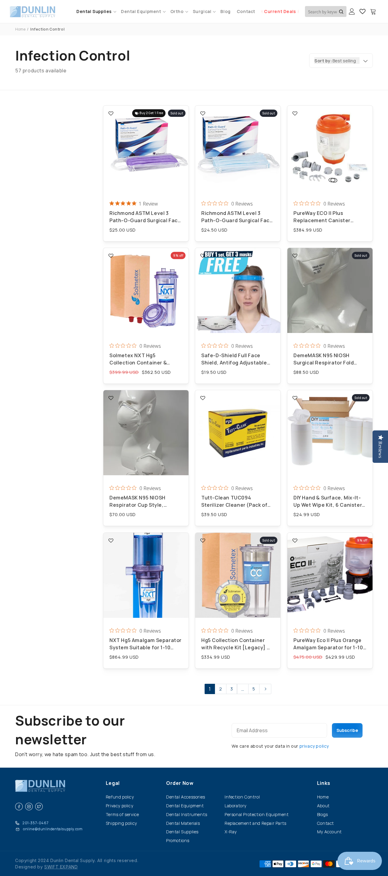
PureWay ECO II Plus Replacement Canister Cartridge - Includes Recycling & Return (321, 217)
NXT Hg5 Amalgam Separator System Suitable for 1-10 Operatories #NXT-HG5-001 (145, 644)
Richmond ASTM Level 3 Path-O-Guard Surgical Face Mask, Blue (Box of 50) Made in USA (237, 217)
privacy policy (314, 746)
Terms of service (122, 814)
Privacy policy (119, 805)
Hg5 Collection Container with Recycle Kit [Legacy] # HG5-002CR (236, 644)
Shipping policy (121, 823)
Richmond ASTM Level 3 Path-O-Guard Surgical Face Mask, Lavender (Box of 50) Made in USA (145, 217)
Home (20, 29)
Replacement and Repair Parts (255, 823)
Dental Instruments (186, 814)
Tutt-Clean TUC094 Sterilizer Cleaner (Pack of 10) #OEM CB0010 (234, 502)
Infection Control (242, 797)
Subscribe (347, 730)
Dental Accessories (185, 797)
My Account (329, 832)
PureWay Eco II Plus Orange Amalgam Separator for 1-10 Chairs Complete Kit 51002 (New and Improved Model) (328, 644)
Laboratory (235, 805)
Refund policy (120, 797)
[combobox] (325, 11)
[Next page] (265, 689)
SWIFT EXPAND (61, 866)
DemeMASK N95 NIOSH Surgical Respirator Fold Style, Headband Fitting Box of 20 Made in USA (328, 359)
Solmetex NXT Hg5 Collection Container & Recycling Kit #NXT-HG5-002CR (141, 359)
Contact (325, 823)
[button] (95, 11)
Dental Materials (183, 823)
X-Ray (231, 832)
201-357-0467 (35, 822)
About (323, 805)
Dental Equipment (185, 805)
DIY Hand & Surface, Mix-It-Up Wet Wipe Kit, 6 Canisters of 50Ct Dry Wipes (329, 502)
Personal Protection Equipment (257, 814)
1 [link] (210, 689)
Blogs (322, 814)
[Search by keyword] (341, 11)
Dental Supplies (182, 832)
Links (323, 783)
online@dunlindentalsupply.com (52, 829)
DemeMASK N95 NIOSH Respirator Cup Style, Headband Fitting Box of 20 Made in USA (143, 502)
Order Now (179, 783)
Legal (113, 783)
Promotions (177, 840)
